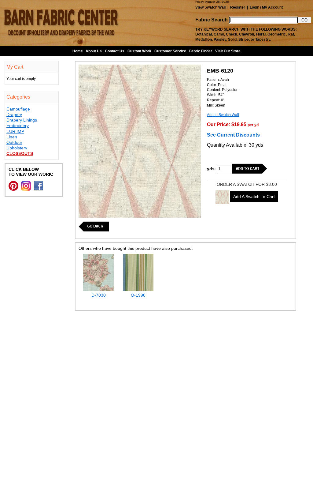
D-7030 (98, 295)
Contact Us (114, 51)
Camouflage (18, 109)
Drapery (14, 114)
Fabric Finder (200, 51)
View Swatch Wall (210, 7)
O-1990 (138, 295)
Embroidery (17, 125)
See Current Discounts (233, 134)
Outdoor (14, 142)
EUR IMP (15, 131)
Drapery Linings (21, 120)
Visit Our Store (228, 51)
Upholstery (16, 147)
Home (77, 51)
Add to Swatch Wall (223, 115)
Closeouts (19, 153)
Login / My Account (266, 7)
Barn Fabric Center (61, 23)
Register (237, 7)
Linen (11, 136)
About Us (94, 51)
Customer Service (170, 51)
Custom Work (139, 51)
